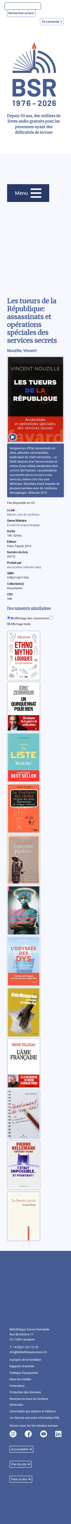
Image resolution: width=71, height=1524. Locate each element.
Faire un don (19, 1479)
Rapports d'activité (22, 1366)
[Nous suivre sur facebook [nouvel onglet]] (28, 1433)
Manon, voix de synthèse (23, 514)
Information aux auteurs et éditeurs (33, 1411)
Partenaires (17, 1386)
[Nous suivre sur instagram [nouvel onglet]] (13, 1433)
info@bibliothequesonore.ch (28, 1352)
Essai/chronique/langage (23, 525)
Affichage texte (20, 624)
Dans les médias (20, 1379)
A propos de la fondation (25, 1359)
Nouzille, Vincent (22, 350)
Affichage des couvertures (31, 618)
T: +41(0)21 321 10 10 (24, 1347)
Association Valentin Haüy (24, 567)
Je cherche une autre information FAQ (34, 1417)
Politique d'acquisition (24, 1373)
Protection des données (25, 1392)
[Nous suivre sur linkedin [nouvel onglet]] (58, 1433)
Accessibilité (19, 1449)
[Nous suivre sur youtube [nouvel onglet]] (43, 1433)
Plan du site (18, 1464)
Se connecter (51, 21)
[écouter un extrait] (13, 437)
